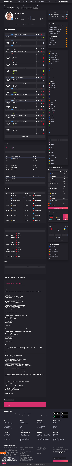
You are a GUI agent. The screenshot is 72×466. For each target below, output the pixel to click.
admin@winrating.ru (31, 459)
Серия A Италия (6, 422)
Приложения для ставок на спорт (43, 434)
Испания (52, 121)
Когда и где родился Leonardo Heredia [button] (13, 283)
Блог (39, 1)
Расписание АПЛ (53, 248)
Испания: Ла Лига (54, 53)
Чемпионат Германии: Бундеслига (55, 29)
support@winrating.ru (23, 458)
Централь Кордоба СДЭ (11, 305)
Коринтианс (10, 348)
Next (67, 12)
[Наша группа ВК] (56, 458)
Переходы (24, 24)
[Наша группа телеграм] (54, 458)
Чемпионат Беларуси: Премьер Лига (56, 25)
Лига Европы (39, 422)
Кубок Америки (53, 77)
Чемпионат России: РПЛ (54, 33)
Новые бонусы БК (23, 434)
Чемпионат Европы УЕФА (55, 70)
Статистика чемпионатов (18, 147)
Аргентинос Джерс (10, 301)
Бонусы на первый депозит (25, 435)
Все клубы (22, 430)
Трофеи (38, 24)
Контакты (55, 435)
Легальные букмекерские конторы (43, 438)
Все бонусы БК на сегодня (25, 442)
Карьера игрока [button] (8, 289)
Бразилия (52, 130)
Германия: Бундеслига (54, 61)
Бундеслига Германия (7, 426)
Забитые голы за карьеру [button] (11, 312)
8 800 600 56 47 (27, 456)
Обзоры (31, 1)
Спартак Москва (52, 44)
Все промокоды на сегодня (25, 439)
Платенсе (8, 307)
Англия (51, 123)
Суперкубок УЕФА (40, 428)
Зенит (50, 46)
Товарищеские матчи (40, 427)
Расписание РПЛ (53, 246)
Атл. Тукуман (9, 297)
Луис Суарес (6, 440)
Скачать (35, 1)
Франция (52, 119)
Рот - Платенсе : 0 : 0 (10, 388)
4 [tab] (59, 240)
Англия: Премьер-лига (54, 59)
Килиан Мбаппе (6, 438)
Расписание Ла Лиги (53, 251)
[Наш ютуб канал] (58, 458)
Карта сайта (39, 453)
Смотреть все (51, 65)
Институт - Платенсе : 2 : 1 (11, 390)
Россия (51, 117)
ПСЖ (52, 93)
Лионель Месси (6, 435)
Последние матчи (9, 24)
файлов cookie (4, 461)
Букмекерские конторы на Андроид (43, 442)
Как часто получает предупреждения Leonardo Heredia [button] (17, 378)
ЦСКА (52, 108)
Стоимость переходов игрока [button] (11, 351)
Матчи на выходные (54, 258)
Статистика (18, 1)
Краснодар (53, 110)
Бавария (52, 91)
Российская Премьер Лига (8, 428)
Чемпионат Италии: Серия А (54, 31)
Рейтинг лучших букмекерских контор (44, 435)
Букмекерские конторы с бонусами (43, 440)
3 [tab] (58, 240)
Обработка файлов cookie (57, 438)
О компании (55, 434)
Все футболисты (6, 442)
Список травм (31, 24)
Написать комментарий (8, 399)
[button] (58, 143)
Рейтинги (23, 1)
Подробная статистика (58, 208)
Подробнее (58, 237)
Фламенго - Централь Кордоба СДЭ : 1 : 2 (14, 385)
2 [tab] (57, 240)
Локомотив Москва (52, 42)
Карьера (17, 24)
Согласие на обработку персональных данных (60, 441)
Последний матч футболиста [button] (11, 344)
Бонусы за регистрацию (24, 438)
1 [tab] (56, 240)
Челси (52, 94)
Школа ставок (47, 1)
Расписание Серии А (53, 249)
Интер (52, 96)
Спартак (52, 104)
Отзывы (42, 1)
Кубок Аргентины (20, 77)
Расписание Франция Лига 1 (55, 254)
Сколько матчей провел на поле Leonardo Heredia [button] (16, 328)
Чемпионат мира (53, 75)
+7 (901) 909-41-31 (27, 455)
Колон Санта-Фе (9, 296)
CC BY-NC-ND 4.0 (56, 452)
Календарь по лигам (54, 256)
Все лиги (5, 430)
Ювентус (52, 98)
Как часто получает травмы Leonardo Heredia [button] (15, 371)
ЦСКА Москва (51, 38)
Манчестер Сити (54, 87)
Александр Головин (7, 439)
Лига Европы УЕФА (54, 72)
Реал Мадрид (53, 83)
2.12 (51, 235)
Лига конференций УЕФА (41, 426)
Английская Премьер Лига (8, 423)
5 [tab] (60, 240)
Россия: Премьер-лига (54, 55)
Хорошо (3, 463)
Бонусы (27, 1)
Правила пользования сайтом (58, 439)
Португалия (52, 125)
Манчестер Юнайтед (55, 100)
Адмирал (8, 295)
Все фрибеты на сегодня (24, 440)
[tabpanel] (58, 232)
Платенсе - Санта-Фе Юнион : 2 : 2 (13, 389)
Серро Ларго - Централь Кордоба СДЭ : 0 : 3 (15, 387)
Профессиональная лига (21, 40)
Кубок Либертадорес (23, 34)
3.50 (58, 235)
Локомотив (53, 106)
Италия (54, 427)
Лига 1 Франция (6, 427)
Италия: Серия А (53, 57)
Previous (64, 12)
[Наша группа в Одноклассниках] (60, 458)
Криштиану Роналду (7, 434)
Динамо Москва (52, 40)
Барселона (53, 85)
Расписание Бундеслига (54, 253)
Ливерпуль (53, 89)
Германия (52, 127)
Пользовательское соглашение (41, 449)
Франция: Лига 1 (53, 63)
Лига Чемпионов (40, 423)
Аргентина (52, 132)
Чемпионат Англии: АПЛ (53, 27)
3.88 (65, 235)
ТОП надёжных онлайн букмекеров (43, 439)
